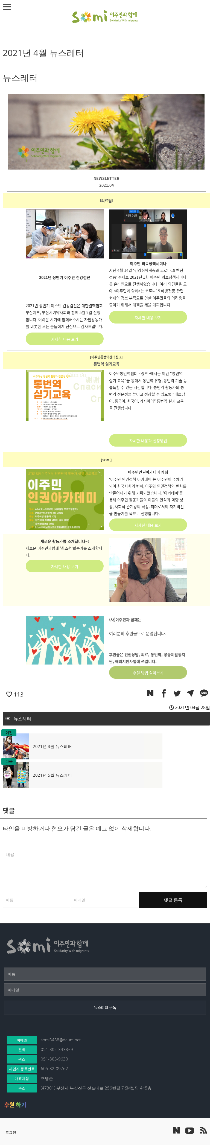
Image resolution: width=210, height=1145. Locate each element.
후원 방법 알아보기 (148, 672)
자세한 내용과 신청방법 (148, 440)
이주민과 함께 (105, 16)
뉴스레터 (22, 719)
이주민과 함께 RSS (203, 1130)
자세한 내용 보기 (64, 339)
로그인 (10, 1132)
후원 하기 (15, 1105)
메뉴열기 (6, 6)
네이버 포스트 (176, 1130)
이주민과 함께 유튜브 (189, 1130)
